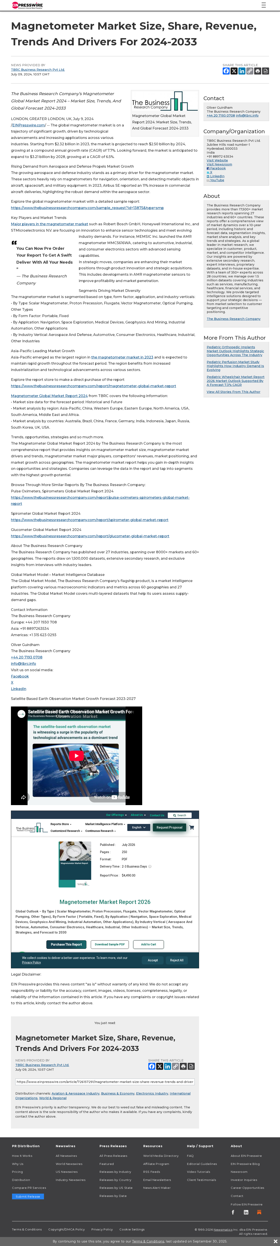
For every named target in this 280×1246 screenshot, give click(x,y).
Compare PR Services (29, 1187)
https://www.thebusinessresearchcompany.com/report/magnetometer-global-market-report (93, 386)
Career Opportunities (247, 1187)
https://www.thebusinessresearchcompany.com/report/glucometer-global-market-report (90, 536)
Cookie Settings (132, 1229)
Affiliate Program (156, 1164)
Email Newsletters (157, 1180)
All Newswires (66, 1155)
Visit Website (217, 160)
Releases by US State (116, 1187)
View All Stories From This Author (233, 392)
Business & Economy (118, 1093)
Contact (237, 1196)
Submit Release (28, 1196)
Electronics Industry (152, 1093)
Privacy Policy (102, 1229)
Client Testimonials (201, 1180)
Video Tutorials (198, 1171)
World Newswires (69, 1164)
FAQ (190, 1155)
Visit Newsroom (219, 164)
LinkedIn (18, 689)
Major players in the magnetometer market (49, 224)
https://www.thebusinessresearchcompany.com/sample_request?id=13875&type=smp (87, 208)
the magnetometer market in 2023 (122, 357)
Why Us (17, 1164)
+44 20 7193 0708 (26, 657)
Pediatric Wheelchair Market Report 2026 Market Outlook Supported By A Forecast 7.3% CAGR (235, 381)
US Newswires (67, 1171)
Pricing (17, 1171)
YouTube (216, 180)
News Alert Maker (157, 1187)
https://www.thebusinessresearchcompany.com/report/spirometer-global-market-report (89, 520)
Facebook (20, 676)
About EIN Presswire (246, 1155)
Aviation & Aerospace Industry (76, 1093)
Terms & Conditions (27, 1229)
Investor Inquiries (244, 1180)
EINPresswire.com (28, 125)
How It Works (22, 1155)
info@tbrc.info (23, 664)
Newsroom (239, 1171)
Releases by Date (113, 1196)
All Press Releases (113, 1155)
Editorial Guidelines (202, 1164)
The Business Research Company (234, 319)
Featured (107, 1164)
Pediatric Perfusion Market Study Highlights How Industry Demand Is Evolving (235, 366)
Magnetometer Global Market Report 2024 (49, 396)
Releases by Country (115, 1180)
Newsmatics (223, 1229)
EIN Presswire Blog (245, 1164)
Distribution (21, 1180)
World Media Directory (160, 1155)
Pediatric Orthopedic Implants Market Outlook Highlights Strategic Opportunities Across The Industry (235, 351)
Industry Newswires (71, 1180)
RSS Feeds (151, 1171)
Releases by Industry (115, 1171)
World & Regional (52, 1098)
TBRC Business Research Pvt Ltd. (38, 70)
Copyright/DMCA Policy (66, 1229)
